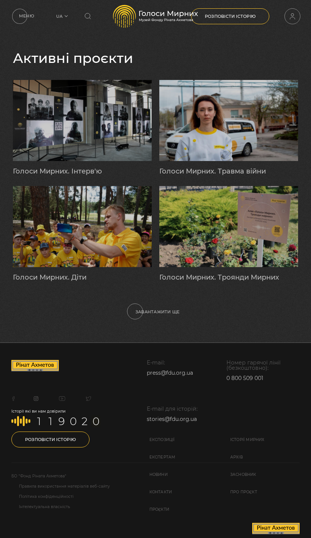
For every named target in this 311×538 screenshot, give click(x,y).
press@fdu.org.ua (170, 372)
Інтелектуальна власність (44, 507)
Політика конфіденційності (46, 497)
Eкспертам (162, 457)
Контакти (160, 492)
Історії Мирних (247, 439)
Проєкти (159, 509)
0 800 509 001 (244, 378)
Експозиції (162, 439)
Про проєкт (243, 492)
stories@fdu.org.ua (172, 419)
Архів (236, 457)
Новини (158, 474)
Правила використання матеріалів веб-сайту (64, 486)
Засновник (243, 474)
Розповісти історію (230, 16)
